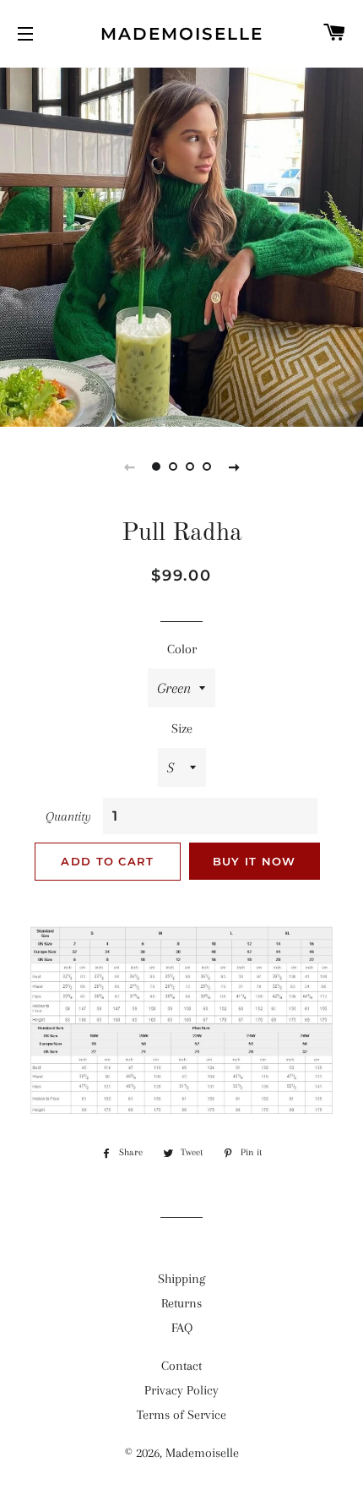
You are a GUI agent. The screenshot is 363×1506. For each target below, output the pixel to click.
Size (181, 728)
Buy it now (254, 861)
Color (182, 649)
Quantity (68, 816)
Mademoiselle (181, 34)
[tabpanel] (181, 245)
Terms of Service (181, 1414)
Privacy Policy (181, 1390)
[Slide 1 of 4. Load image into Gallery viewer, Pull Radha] (156, 466)
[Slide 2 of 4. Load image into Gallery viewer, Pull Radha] (173, 466)
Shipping (181, 1278)
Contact (181, 1365)
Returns (181, 1303)
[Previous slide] (129, 466)
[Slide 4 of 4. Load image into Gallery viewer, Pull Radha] (206, 466)
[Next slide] (233, 466)
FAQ (181, 1327)
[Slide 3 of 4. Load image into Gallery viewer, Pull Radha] (190, 466)
